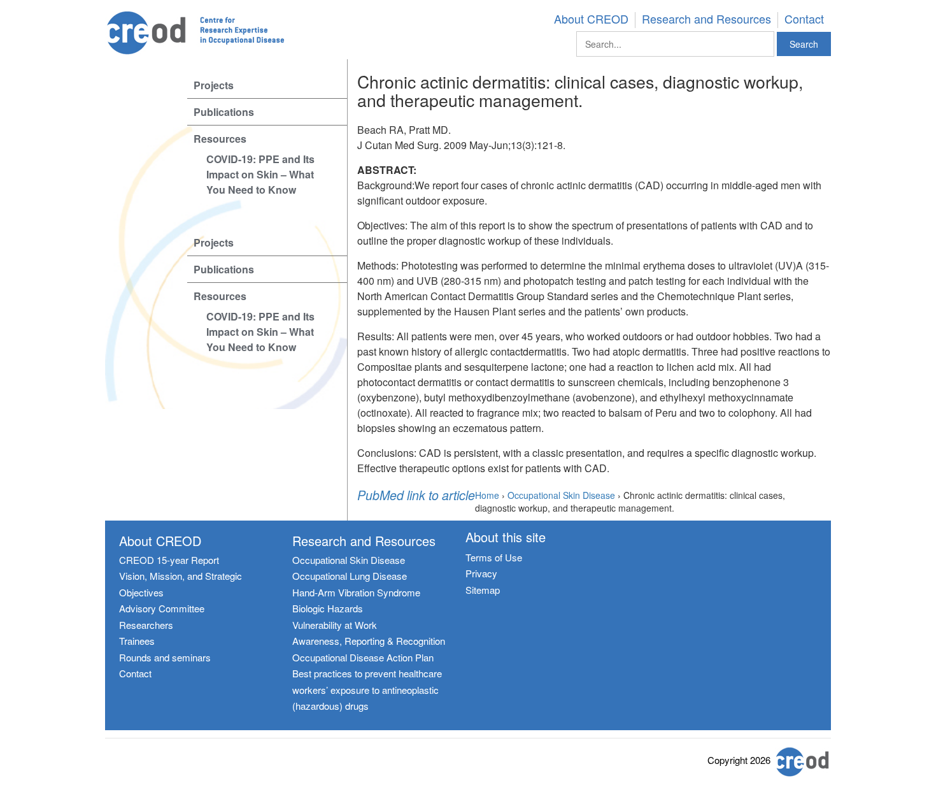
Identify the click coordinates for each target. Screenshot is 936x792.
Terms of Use (493, 557)
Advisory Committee (161, 608)
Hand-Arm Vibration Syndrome (356, 592)
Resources (220, 138)
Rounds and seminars (165, 657)
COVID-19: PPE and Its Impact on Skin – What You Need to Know (260, 174)
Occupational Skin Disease (348, 559)
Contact (804, 19)
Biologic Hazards (327, 608)
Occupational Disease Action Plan (363, 657)
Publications (224, 111)
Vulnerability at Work (334, 624)
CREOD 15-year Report (169, 559)
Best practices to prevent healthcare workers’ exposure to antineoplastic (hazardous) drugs (367, 689)
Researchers (146, 624)
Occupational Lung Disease (349, 575)
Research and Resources (706, 19)
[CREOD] (214, 33)
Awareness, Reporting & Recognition (368, 640)
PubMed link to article (416, 496)
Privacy (481, 573)
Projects (214, 85)
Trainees (137, 640)
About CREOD (591, 19)
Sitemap (482, 589)
